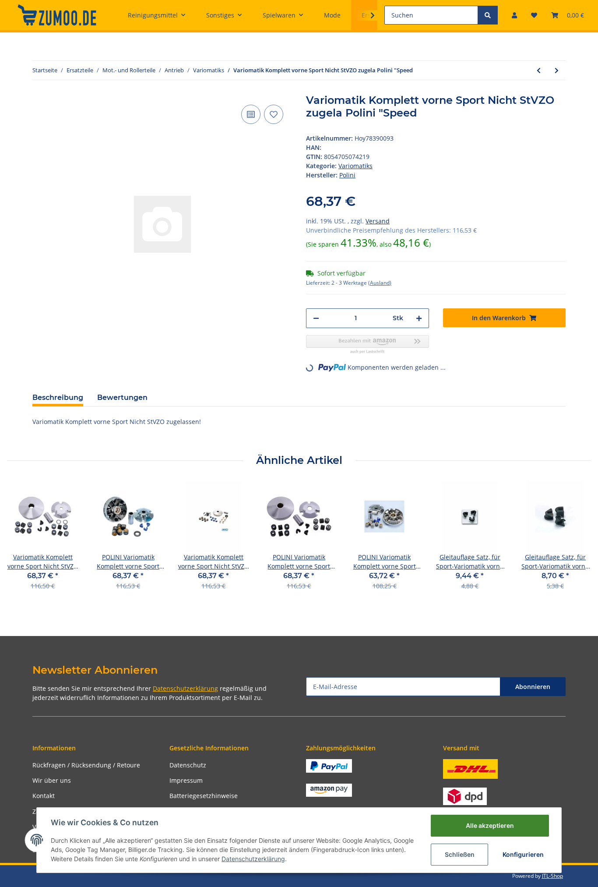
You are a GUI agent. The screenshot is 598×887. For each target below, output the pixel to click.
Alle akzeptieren (490, 825)
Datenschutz (187, 765)
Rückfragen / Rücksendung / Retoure (86, 765)
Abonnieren (532, 686)
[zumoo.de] (57, 15)
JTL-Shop (552, 876)
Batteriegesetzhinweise (203, 796)
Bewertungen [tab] (122, 397)
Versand (378, 221)
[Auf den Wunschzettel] (273, 114)
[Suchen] (488, 15)
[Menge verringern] (316, 318)
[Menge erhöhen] (419, 318)
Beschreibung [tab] (57, 397)
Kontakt (43, 796)
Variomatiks (355, 166)
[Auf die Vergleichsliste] (250, 114)
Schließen (460, 854)
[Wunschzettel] (534, 15)
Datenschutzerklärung (185, 688)
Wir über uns (51, 780)
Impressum (186, 780)
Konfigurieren (523, 854)
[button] (514, 15)
